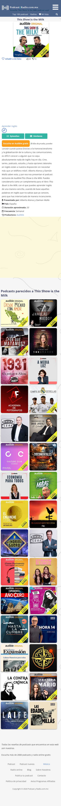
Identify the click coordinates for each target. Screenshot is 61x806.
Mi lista (45, 14)
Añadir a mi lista (13, 58)
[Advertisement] (30, 92)
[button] (56, 5)
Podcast (11, 764)
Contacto (41, 775)
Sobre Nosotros (43, 769)
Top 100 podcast (20, 14)
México (46, 764)
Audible (20, 214)
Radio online (16, 769)
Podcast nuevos (27, 764)
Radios (33, 14)
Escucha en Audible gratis (15, 143)
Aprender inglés (9, 126)
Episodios (14, 136)
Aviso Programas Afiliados (43, 781)
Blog (29, 769)
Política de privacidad (16, 781)
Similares (37, 136)
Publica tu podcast (24, 775)
